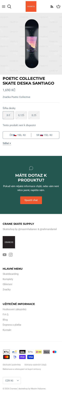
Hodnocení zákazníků (14, 309)
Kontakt (7, 330)
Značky (7, 289)
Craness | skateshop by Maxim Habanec (28, 389)
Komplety (8, 279)
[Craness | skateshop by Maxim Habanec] (31, 6)
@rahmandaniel (48, 229)
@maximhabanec (27, 229)
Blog (5, 319)
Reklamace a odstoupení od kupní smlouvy (22, 369)
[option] (31, 44)
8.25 (34, 115)
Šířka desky (9, 108)
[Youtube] (4, 255)
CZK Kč (9, 380)
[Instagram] (11, 255)
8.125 (21, 115)
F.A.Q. (6, 314)
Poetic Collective (20, 97)
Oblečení (7, 284)
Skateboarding (11, 273)
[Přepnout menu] (3, 6)
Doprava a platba (12, 324)
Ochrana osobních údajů (35, 365)
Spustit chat (31, 200)
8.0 (8, 115)
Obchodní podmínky (12, 365)
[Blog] (51, 6)
